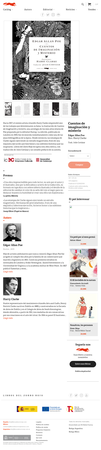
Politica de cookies (42, 424)
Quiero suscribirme (83, 364)
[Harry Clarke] (12, 286)
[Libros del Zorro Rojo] (9, 4)
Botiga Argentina (76, 428)
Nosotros (39, 432)
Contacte (39, 435)
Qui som (39, 438)
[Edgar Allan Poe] (12, 232)
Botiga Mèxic (74, 432)
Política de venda (42, 427)
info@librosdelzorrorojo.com (18, 422)
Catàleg (7, 9)
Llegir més (8, 272)
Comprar (79, 165)
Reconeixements (42, 440)
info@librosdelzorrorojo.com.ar (20, 429)
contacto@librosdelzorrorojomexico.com (16, 426)
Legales (38, 422)
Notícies (70, 9)
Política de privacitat (83, 371)
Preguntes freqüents (43, 430)
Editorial (48, 9)
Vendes (92, 9)
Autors (28, 9)
